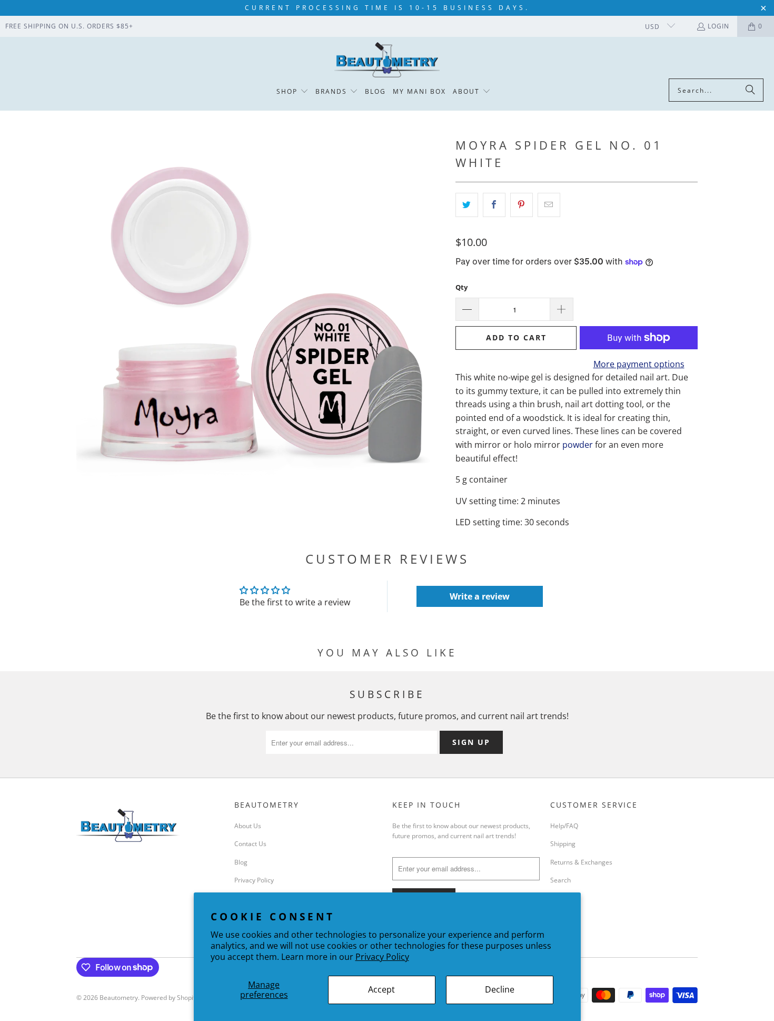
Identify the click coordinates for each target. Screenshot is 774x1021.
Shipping (562, 843)
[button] (292, 91)
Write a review (480, 596)
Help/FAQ (564, 825)
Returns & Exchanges (581, 862)
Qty (461, 287)
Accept (381, 989)
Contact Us (250, 843)
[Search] (750, 90)
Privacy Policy (382, 957)
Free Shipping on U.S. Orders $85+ (69, 26)
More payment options (638, 364)
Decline (499, 989)
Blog (240, 862)
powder (577, 444)
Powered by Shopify (170, 997)
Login (718, 26)
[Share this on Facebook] (494, 205)
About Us (247, 825)
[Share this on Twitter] (466, 205)
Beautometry (119, 997)
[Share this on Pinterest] (521, 205)
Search (560, 880)
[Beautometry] (387, 60)
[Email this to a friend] (549, 205)
